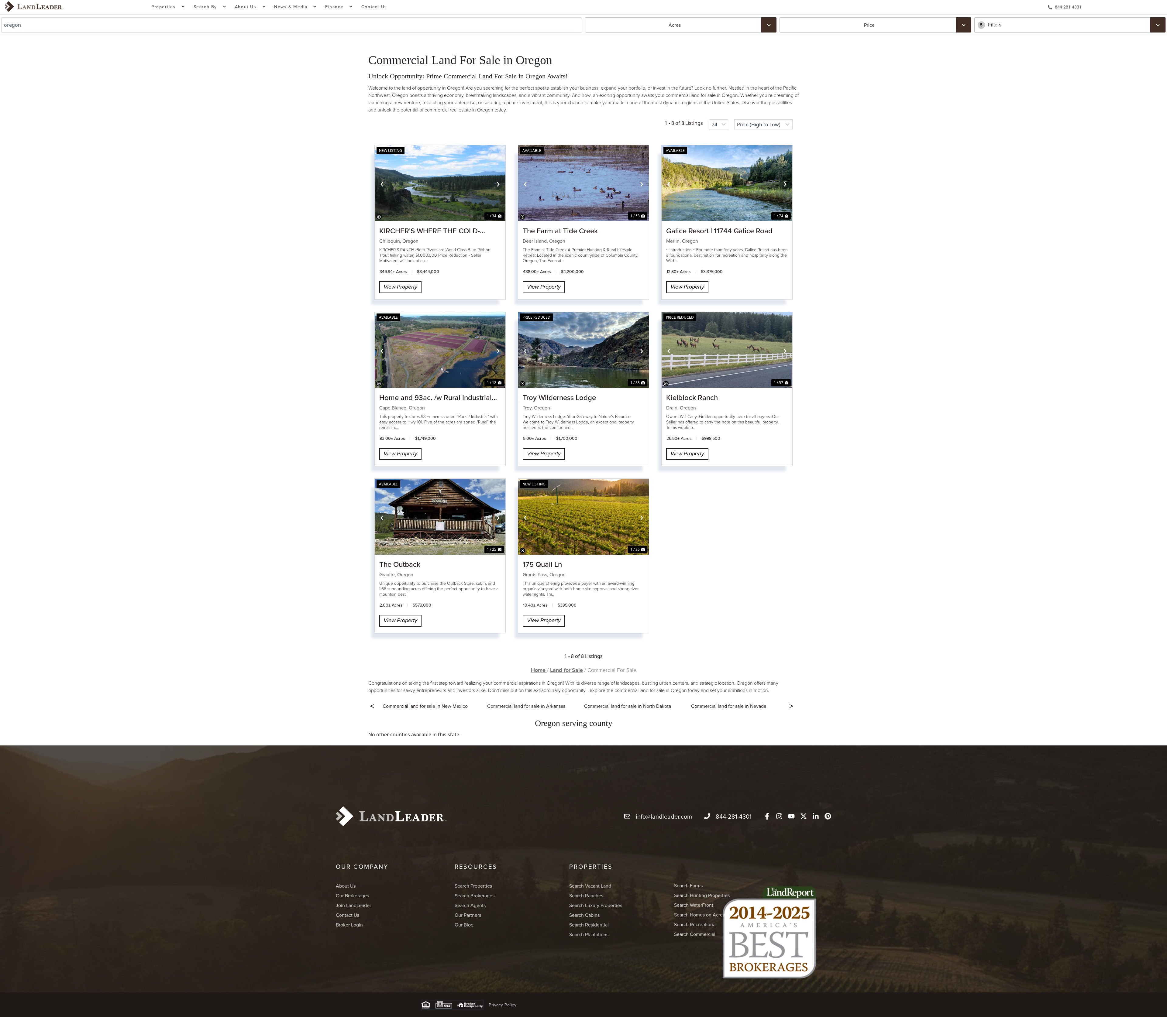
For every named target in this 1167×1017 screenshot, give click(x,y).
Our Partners (468, 915)
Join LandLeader (353, 905)
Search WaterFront (693, 905)
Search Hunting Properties (702, 895)
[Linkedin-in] (815, 816)
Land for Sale (566, 670)
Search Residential (589, 924)
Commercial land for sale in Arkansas (526, 706)
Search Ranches (586, 895)
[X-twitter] (803, 816)
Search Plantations (588, 934)
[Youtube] (791, 816)
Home (539, 670)
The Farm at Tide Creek (560, 230)
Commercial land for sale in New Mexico (425, 706)
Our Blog (464, 924)
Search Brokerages (474, 895)
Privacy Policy (502, 1005)
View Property (400, 287)
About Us (346, 885)
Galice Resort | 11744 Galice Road (719, 230)
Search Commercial (694, 934)
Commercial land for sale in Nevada (728, 706)
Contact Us (374, 7)
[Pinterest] (827, 816)
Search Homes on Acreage (702, 914)
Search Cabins (584, 915)
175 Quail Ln (542, 564)
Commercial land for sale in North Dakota (627, 706)
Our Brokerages (352, 895)
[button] (168, 7)
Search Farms (688, 885)
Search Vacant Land (590, 885)
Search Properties (473, 885)
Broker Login (349, 924)
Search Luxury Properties (595, 905)
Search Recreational (695, 924)
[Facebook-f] (767, 816)
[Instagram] (779, 816)
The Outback (399, 564)
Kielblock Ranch (692, 397)
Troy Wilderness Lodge (559, 397)
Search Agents (470, 905)
